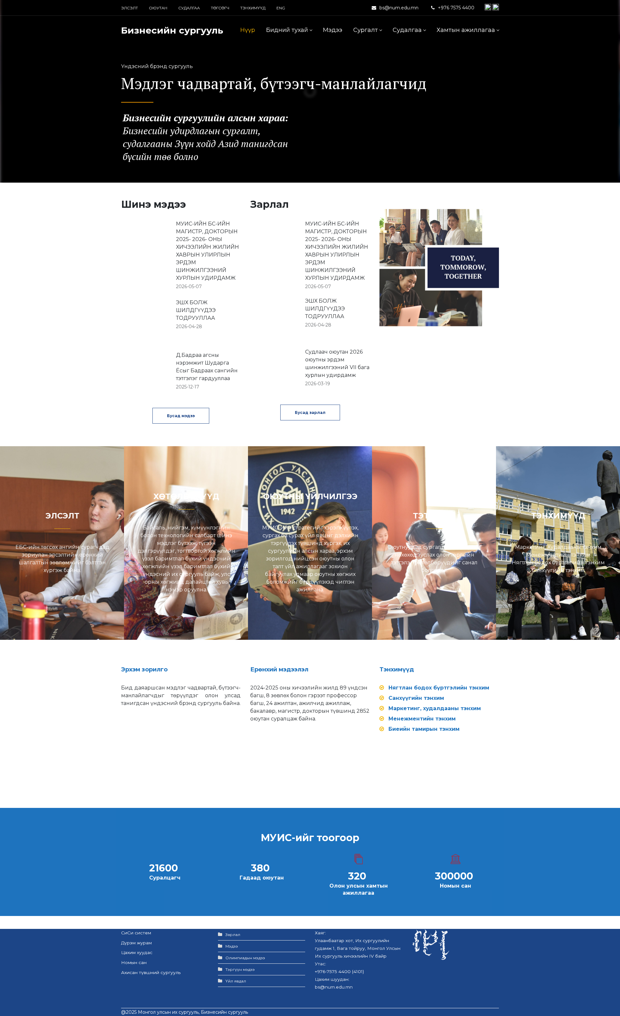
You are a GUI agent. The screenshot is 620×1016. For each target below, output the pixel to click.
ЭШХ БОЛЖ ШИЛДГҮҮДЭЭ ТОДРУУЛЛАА (196, 310)
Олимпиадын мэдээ (245, 957)
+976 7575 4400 (457, 8)
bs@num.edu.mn (398, 8)
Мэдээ (231, 946)
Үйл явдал (235, 981)
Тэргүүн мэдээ (240, 969)
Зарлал (232, 934)
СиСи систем (136, 932)
